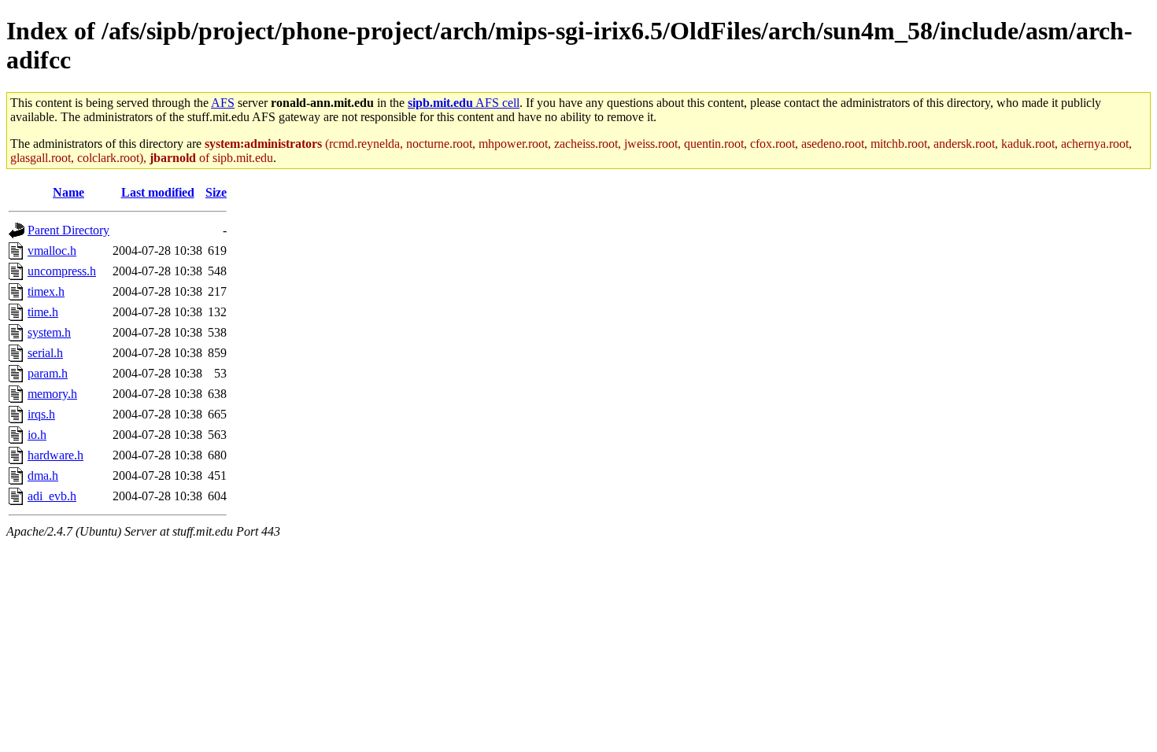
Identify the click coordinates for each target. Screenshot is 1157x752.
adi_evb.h (52, 496)
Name (68, 192)
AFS (223, 102)
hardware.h (55, 455)
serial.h (45, 352)
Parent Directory (68, 230)
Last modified (157, 192)
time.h (43, 312)
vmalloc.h (52, 250)
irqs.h (41, 414)
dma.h (43, 475)
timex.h (46, 291)
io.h (37, 434)
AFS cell (463, 102)
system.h (49, 332)
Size (216, 192)
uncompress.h (62, 271)
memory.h (52, 393)
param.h (48, 373)
